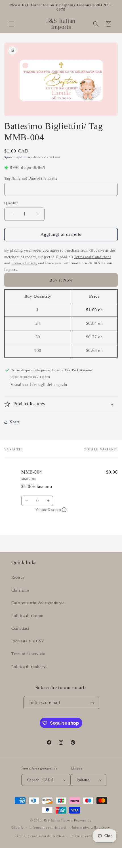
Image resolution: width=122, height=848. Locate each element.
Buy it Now (61, 280)
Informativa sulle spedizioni (91, 836)
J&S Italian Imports (58, 820)
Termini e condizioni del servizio (40, 836)
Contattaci (20, 628)
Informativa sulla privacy (91, 827)
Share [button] (15, 422)
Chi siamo (20, 590)
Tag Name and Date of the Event (30, 178)
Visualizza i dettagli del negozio (38, 385)
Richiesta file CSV (27, 641)
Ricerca (17, 577)
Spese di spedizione (17, 157)
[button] (11, 24)
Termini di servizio (28, 654)
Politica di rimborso (29, 667)
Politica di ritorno (27, 616)
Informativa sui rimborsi (48, 827)
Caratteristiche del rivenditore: (38, 603)
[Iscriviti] (92, 702)
